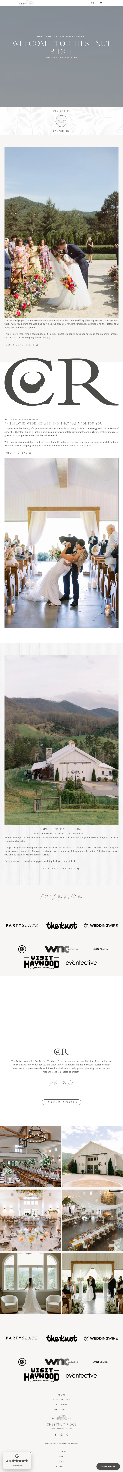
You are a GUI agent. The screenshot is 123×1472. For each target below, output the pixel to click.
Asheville (9, 431)
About (61, 1395)
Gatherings (61, 1409)
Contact (61, 1466)
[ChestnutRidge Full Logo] (61, 1416)
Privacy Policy (63, 1443)
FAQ (61, 1461)
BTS (61, 1456)
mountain (47, 837)
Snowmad (74, 1443)
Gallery (61, 1451)
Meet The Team (61, 1399)
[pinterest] (67, 1435)
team (15, 1068)
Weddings (62, 1404)
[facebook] (55, 1435)
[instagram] (61, 1435)
